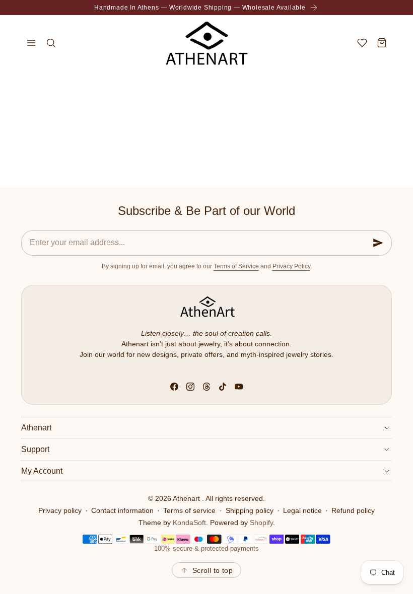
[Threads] (206, 387)
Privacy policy (60, 510)
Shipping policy (249, 510)
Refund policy (353, 510)
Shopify (261, 522)
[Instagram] (190, 387)
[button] (31, 42)
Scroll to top (212, 570)
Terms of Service (236, 266)
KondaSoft (189, 522)
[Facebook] (174, 387)
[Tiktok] (223, 387)
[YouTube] (239, 387)
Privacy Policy (291, 266)
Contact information (122, 510)
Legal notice (302, 510)
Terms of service (189, 510)
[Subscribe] (378, 243)
